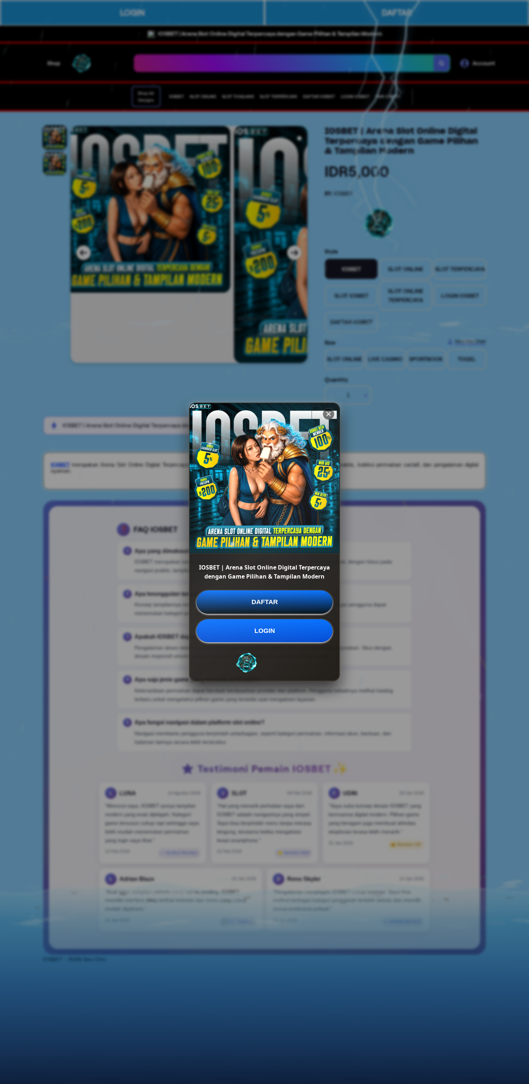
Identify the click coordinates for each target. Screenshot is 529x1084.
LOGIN (264, 630)
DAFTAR (265, 602)
